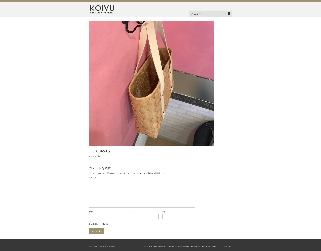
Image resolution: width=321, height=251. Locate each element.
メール (129, 212)
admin (94, 156)
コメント (92, 178)
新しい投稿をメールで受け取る (98, 224)
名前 (91, 212)
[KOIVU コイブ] (111, 9)
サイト (164, 212)
